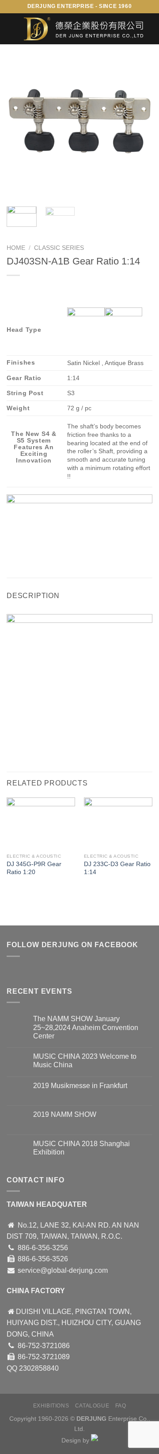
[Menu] (12, 28)
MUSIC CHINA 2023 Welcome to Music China (84, 1061)
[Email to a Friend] (62, 551)
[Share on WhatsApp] (15, 551)
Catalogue (92, 1406)
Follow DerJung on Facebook (72, 945)
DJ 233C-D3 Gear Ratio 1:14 (117, 868)
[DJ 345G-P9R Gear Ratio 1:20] (41, 823)
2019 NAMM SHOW (64, 1114)
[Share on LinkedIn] (94, 551)
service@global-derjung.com (63, 1270)
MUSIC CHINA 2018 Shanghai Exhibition (81, 1148)
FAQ (120, 1406)
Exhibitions (51, 1406)
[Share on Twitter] (46, 551)
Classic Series (59, 248)
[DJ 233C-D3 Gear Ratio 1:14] (118, 823)
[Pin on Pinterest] (78, 551)
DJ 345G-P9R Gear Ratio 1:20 (34, 868)
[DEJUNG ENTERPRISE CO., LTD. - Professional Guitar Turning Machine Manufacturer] (83, 28)
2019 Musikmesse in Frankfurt (80, 1085)
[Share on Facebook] (30, 551)
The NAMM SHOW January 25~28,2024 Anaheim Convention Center (85, 1027)
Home (16, 248)
